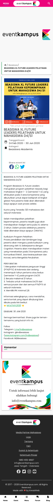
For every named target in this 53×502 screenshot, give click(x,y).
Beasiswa (13, 65)
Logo (28, 437)
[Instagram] (30, 472)
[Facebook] (19, 472)
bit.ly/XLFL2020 (14, 305)
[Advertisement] (26, 34)
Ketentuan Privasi (28, 455)
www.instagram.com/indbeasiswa (21, 335)
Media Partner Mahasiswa (28, 432)
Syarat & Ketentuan (28, 450)
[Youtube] (34, 472)
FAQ (29, 446)
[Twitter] (24, 472)
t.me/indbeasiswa (23, 329)
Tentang (28, 441)
